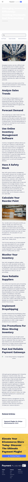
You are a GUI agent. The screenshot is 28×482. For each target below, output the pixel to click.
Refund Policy (20, 471)
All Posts (3, 38)
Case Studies (12, 38)
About (11, 471)
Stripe (3, 471)
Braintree (3, 474)
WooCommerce (22, 38)
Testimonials (12, 474)
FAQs (11, 477)
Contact (11, 476)
